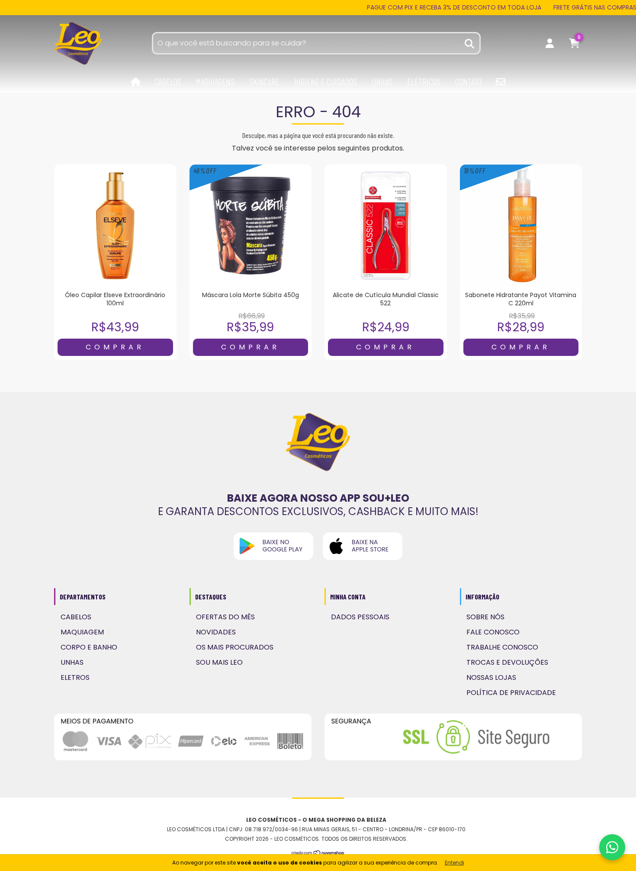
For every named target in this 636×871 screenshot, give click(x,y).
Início (135, 82)
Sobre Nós (485, 617)
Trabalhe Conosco (502, 647)
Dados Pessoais (360, 617)
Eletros (75, 677)
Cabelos (167, 81)
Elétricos (423, 81)
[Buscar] (470, 42)
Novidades (216, 632)
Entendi (454, 862)
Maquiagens (215, 81)
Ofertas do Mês (225, 617)
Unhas (382, 81)
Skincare (264, 81)
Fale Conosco (493, 632)
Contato (468, 81)
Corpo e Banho (89, 647)
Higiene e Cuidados (325, 81)
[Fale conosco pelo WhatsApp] (612, 847)
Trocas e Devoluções (507, 662)
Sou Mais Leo (219, 662)
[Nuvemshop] (318, 853)
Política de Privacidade (511, 693)
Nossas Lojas (491, 677)
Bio (500, 81)
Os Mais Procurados (234, 647)
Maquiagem (82, 632)
